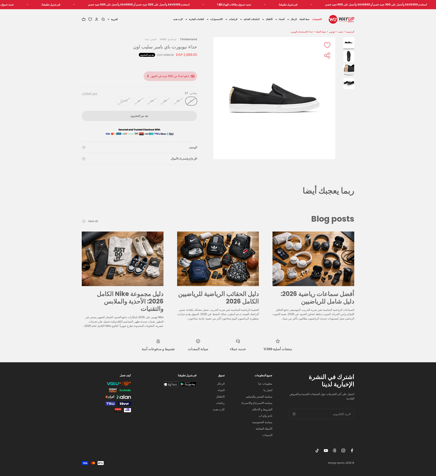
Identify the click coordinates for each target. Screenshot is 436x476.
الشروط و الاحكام (262, 409)
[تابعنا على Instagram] (343, 450)
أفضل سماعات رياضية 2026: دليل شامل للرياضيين (317, 297)
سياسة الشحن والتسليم (259, 397)
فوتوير (332, 31)
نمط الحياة (304, 19)
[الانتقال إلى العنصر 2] (348, 57)
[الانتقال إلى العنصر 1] (348, 43)
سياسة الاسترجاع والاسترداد (256, 403)
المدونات (267, 435)
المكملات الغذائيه (252, 19)
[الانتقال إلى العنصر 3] (348, 70)
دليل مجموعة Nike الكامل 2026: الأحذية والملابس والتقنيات (130, 301)
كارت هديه (178, 19)
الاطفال (220, 397)
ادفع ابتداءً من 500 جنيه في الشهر (170, 76)
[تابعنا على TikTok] (317, 450)
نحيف (340, 31)
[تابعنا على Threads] (334, 450)
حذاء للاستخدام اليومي (302, 31)
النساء (282, 19)
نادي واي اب (265, 416)
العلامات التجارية (196, 19)
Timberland (188, 39)
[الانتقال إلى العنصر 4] (348, 84)
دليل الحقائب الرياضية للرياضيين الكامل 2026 (218, 297)
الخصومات (317, 19)
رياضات (220, 403)
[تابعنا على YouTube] (326, 450)
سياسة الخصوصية (262, 422)
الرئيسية (350, 31)
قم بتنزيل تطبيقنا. (319, 4)
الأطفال (269, 19)
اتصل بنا (267, 390)
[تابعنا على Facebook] (352, 450)
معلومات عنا (265, 384)
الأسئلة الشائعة (264, 429)
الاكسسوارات (216, 19)
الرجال (294, 19)
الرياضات (233, 19)
